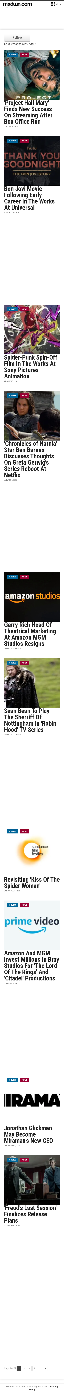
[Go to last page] (45, 1368)
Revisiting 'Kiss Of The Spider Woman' (32, 882)
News (24, 54)
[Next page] (34, 1368)
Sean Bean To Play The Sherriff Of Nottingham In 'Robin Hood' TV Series (30, 720)
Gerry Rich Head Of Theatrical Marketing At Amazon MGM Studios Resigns (30, 634)
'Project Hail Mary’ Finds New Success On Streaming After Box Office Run (28, 112)
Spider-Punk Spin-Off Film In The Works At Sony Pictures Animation (30, 367)
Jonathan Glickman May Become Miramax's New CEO (28, 1134)
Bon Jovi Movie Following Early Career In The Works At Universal (29, 198)
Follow (17, 37)
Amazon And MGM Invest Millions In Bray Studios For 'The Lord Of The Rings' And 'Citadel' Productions (31, 966)
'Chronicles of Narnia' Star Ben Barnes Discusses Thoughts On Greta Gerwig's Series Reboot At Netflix (30, 459)
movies (12, 54)
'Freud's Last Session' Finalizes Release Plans (30, 1214)
